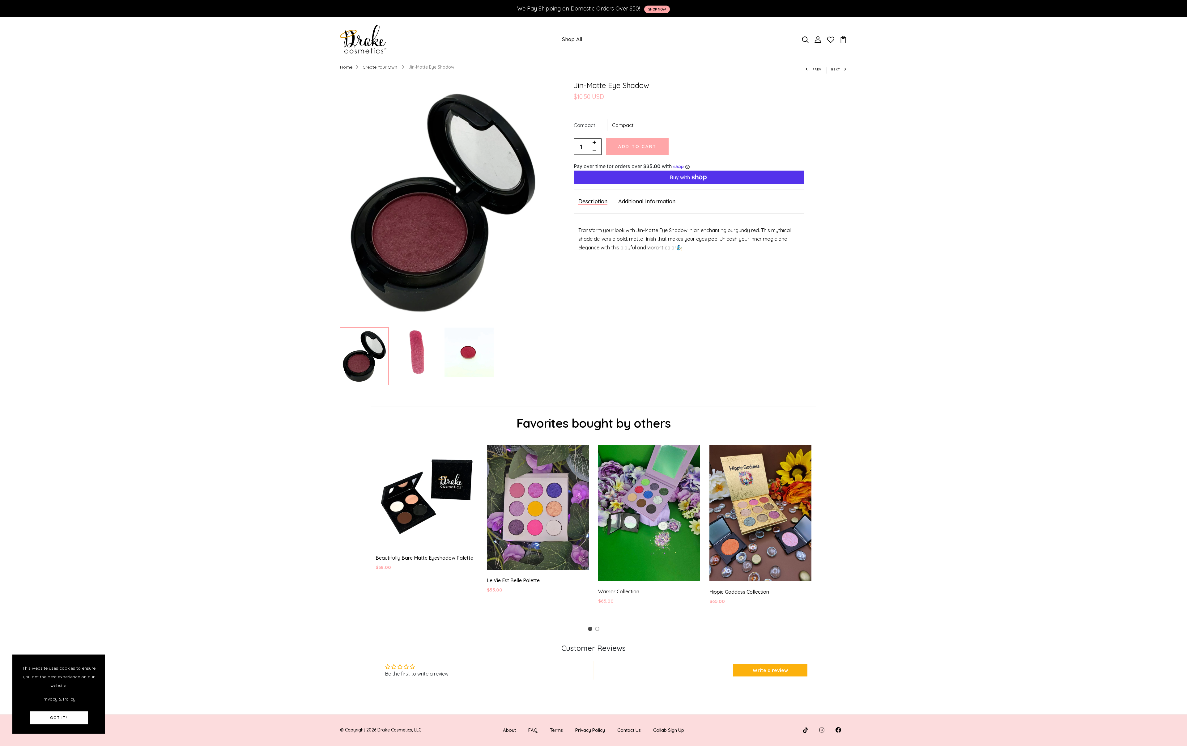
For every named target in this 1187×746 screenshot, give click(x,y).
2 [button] (598, 630)
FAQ (533, 730)
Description (592, 201)
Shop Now (657, 9)
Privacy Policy (590, 730)
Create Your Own (380, 67)
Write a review (770, 670)
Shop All (572, 39)
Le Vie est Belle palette (513, 580)
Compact (584, 125)
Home (346, 67)
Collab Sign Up (668, 730)
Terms (556, 730)
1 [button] (591, 630)
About (509, 730)
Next (835, 69)
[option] (443, 202)
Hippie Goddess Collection (739, 592)
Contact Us (629, 730)
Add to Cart (637, 146)
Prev (817, 69)
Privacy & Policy (58, 699)
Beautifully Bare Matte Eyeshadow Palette (424, 558)
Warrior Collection (618, 591)
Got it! (58, 717)
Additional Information (646, 201)
